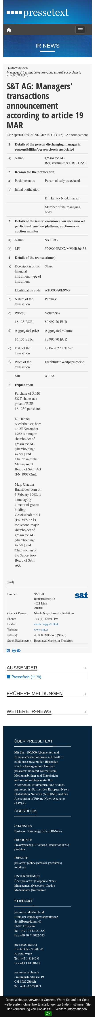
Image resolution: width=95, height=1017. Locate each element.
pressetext (20, 863)
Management (22, 885)
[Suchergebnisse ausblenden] (19, 650)
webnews (55, 863)
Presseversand (23, 845)
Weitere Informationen (71, 1009)
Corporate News (45, 881)
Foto (66, 845)
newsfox (42, 863)
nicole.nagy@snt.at (46, 624)
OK (48, 1013)
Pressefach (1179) (25, 676)
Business (19, 831)
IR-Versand (40, 845)
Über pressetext (24, 881)
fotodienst (20, 867)
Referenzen (39, 890)
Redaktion (55, 845)
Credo (49, 885)
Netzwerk (38, 885)
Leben (45, 831)
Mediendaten (22, 890)
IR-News (56, 831)
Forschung (33, 831)
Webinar (20, 849)
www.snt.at (41, 629)
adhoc (32, 863)
